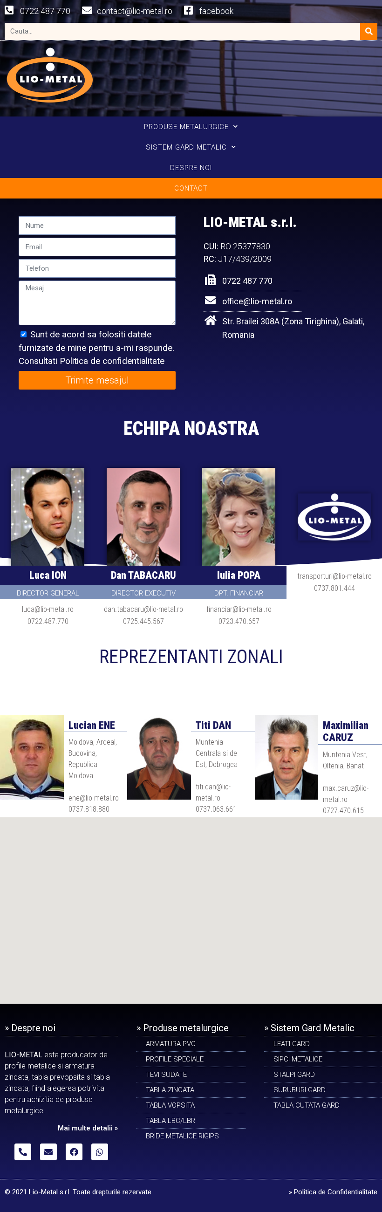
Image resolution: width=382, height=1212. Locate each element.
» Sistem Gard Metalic (309, 1028)
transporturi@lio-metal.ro (334, 576)
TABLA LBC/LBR (170, 1120)
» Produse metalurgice (182, 1028)
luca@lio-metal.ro (48, 609)
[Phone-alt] (22, 1152)
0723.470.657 (238, 621)
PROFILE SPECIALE (175, 1059)
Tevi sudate (166, 1074)
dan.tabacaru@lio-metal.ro (143, 609)
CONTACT (191, 188)
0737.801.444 (334, 588)
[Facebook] (74, 1152)
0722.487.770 (47, 621)
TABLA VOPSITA (170, 1105)
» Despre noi (30, 1028)
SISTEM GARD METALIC (186, 147)
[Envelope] (48, 1152)
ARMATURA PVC (171, 1044)
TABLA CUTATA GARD (306, 1105)
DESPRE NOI (191, 168)
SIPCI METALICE (297, 1059)
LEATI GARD (291, 1044)
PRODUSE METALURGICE (186, 127)
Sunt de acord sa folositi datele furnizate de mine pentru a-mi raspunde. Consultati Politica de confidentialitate (96, 347)
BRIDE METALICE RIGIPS (182, 1136)
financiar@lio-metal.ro (239, 609)
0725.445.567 (143, 621)
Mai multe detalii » (88, 1128)
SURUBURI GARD (299, 1090)
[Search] (368, 31)
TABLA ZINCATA (170, 1090)
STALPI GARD (294, 1074)
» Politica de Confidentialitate (333, 1192)
